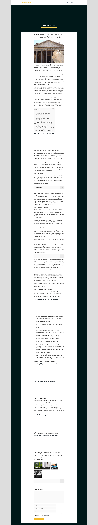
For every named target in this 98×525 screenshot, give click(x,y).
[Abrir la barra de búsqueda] (75, 2)
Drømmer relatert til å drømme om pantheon (45, 122)
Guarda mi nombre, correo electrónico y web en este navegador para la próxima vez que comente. (48, 514)
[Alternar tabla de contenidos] (53, 109)
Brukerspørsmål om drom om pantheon (43, 125)
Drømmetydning (26, 2)
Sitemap (44, 523)
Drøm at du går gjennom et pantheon (43, 119)
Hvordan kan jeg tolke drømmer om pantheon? (45, 127)
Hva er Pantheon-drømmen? (42, 126)
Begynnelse (69, 2)
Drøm (36, 485)
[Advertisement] (49, 13)
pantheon (39, 485)
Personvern (49, 523)
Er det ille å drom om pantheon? (41, 129)
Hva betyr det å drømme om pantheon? (42, 110)
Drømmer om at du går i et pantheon (43, 118)
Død (35, 484)
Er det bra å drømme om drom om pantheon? (44, 130)
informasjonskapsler (57, 523)
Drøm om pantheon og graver (42, 114)
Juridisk (52, 523)
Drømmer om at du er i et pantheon (43, 113)
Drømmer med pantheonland (42, 115)
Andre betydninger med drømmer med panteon (44, 121)
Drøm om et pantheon (41, 112)
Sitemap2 (63, 523)
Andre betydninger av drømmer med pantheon (44, 123)
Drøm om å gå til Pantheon (41, 117)
